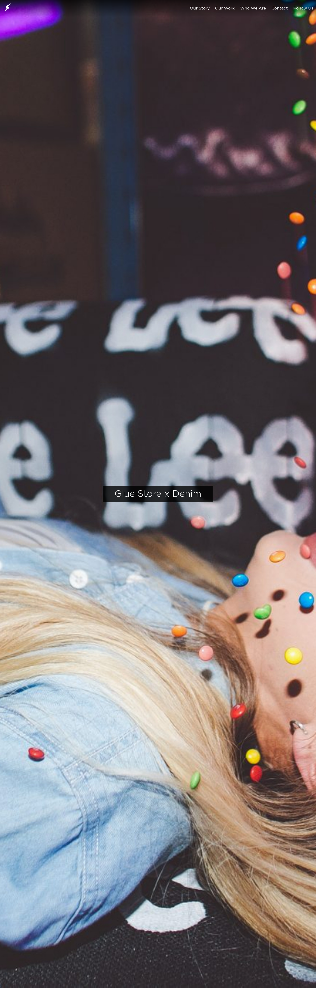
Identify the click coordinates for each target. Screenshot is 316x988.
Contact (280, 8)
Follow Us (303, 8)
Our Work (225, 8)
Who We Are (253, 8)
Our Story (200, 8)
